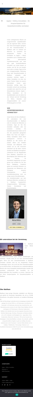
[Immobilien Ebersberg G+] (8, 384)
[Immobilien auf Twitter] (5, 384)
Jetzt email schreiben (16, 227)
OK (17, 394)
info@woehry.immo (9, 382)
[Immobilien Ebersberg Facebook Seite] (3, 384)
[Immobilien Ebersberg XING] (9, 384)
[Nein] (31, 393)
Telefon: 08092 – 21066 (7, 380)
